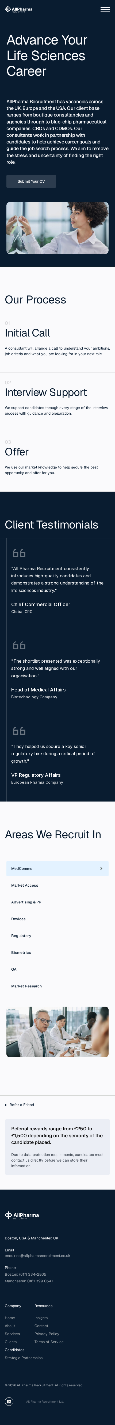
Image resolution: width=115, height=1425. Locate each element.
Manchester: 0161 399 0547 (29, 1281)
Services (12, 1333)
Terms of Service (49, 1341)
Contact (41, 1325)
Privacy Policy (46, 1333)
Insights (41, 1317)
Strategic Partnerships (24, 1357)
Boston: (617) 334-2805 (26, 1274)
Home (10, 1317)
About (10, 1325)
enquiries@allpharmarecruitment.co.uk (37, 1255)
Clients (11, 1341)
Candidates (14, 1349)
